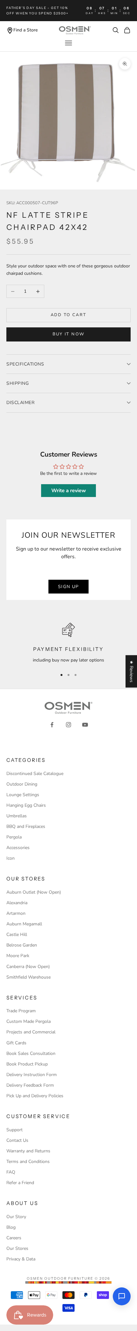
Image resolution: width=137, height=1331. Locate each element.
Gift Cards (16, 1043)
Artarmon (15, 913)
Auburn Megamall (24, 924)
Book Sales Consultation (30, 1053)
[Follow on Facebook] (52, 724)
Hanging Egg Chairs (26, 805)
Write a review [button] (68, 490)
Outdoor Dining (21, 784)
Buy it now (68, 334)
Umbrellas (16, 816)
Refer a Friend (20, 1183)
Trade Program (21, 1011)
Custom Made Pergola (28, 1021)
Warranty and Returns (28, 1151)
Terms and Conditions (28, 1161)
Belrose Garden (21, 945)
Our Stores (17, 1248)
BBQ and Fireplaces (25, 826)
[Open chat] (122, 1296)
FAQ (10, 1172)
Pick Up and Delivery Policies (34, 1096)
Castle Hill (16, 934)
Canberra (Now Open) (28, 967)
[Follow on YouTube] (85, 724)
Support (14, 1130)
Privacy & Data (20, 1259)
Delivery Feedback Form (30, 1085)
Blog (11, 1227)
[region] (68, 643)
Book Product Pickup (27, 1064)
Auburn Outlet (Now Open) (33, 892)
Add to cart (69, 315)
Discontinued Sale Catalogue (34, 774)
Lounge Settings (22, 795)
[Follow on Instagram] (68, 724)
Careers (13, 1238)
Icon (10, 858)
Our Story (16, 1217)
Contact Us (17, 1140)
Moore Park (17, 956)
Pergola (14, 837)
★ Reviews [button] (131, 671)
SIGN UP (68, 587)
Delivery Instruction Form (31, 1075)
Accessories (18, 848)
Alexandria (16, 903)
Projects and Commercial (30, 1032)
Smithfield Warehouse (28, 977)
